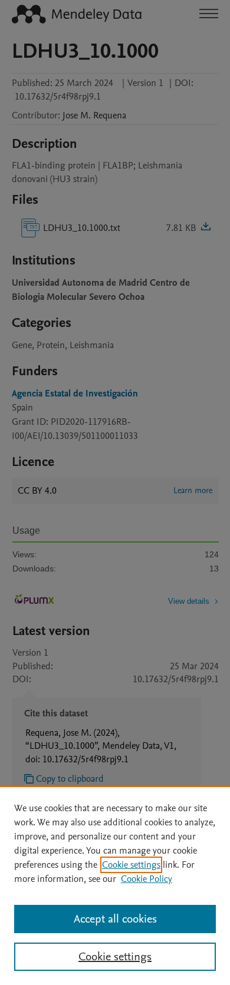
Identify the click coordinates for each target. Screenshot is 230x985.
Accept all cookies (115, 919)
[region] (115, 885)
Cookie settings (131, 864)
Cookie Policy (146, 878)
